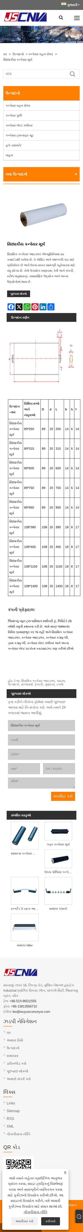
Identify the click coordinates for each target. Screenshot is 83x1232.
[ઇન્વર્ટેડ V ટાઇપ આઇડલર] (24, 890)
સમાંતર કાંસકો (58, 908)
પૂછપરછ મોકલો (18, 293)
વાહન (9, 155)
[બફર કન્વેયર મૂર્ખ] (58, 830)
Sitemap (13, 1111)
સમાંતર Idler (25, 945)
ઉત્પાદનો (18, 54)
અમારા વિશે (15, 1040)
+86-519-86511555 (23, 1001)
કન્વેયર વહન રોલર (41, 54)
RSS (10, 1119)
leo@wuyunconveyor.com (31, 1011)
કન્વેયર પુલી (14, 115)
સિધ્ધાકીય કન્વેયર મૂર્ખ (17, 59)
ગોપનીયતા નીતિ (35, 1212)
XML (10, 1126)
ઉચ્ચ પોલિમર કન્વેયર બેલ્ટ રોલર (59, 872)
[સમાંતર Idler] (24, 927)
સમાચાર (12, 1056)
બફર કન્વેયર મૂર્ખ (58, 844)
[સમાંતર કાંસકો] (58, 890)
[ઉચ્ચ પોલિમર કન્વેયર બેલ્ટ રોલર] (58, 858)
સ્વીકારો (51, 1221)
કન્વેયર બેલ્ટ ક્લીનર (19, 125)
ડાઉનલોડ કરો (16, 1063)
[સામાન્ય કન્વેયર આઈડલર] (24, 835)
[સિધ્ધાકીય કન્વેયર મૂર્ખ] (41, 215)
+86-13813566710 (24, 1006)
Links (11, 1103)
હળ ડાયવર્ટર (13, 145)
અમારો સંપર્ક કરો (19, 1079)
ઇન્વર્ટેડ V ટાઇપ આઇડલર (25, 908)
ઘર (5, 54)
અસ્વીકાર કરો (24, 1221)
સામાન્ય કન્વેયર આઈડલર (25, 853)
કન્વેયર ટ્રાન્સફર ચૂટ (20, 135)
